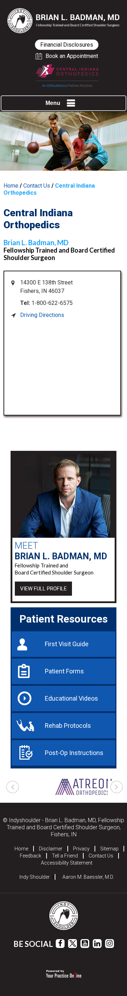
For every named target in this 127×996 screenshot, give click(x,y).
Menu (53, 103)
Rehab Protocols (68, 725)
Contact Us (36, 185)
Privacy (81, 848)
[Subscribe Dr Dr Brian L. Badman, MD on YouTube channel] (84, 943)
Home (11, 185)
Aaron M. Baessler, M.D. (88, 877)
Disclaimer (50, 848)
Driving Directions (42, 315)
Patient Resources (63, 619)
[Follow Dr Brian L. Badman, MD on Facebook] (60, 943)
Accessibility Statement (66, 863)
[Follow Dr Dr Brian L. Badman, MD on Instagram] (109, 943)
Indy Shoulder (34, 877)
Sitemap (109, 848)
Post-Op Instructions (74, 752)
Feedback (30, 856)
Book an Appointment (72, 56)
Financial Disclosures (66, 44)
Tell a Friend (65, 856)
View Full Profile (43, 588)
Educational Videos (71, 698)
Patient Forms (64, 671)
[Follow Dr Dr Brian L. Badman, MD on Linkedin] (97, 943)
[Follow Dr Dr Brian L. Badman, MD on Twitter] (72, 943)
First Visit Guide (67, 644)
